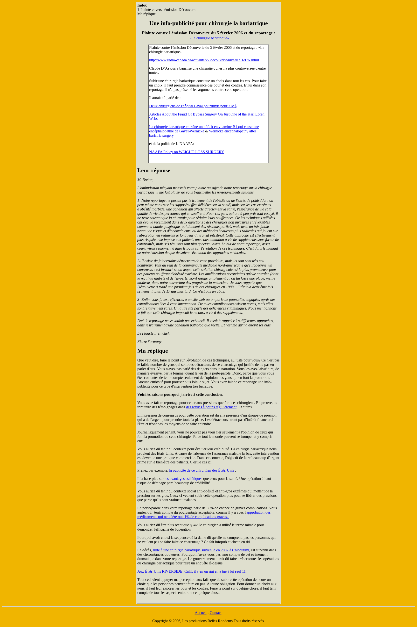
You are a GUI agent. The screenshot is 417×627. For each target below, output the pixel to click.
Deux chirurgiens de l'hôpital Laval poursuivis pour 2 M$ (192, 106)
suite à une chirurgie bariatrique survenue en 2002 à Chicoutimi (201, 550)
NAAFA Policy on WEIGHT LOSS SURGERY (186, 152)
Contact (216, 613)
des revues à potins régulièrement (211, 407)
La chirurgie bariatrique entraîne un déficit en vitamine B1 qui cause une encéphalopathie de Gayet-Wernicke (204, 129)
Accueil (201, 613)
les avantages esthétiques (183, 478)
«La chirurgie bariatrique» (209, 38)
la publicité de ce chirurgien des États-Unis (201, 470)
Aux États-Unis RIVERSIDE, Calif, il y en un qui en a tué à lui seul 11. (192, 571)
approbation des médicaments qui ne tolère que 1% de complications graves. (204, 514)
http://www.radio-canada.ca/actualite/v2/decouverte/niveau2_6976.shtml (204, 60)
